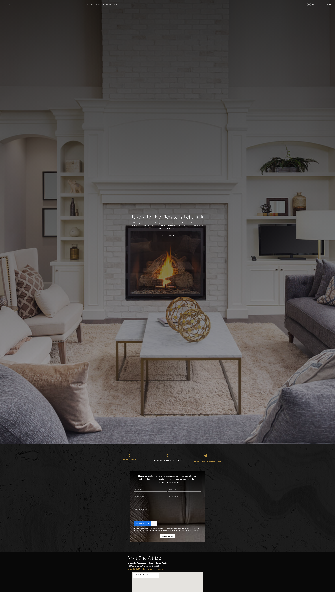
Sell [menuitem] (92, 4)
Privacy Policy (175, 532)
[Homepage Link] (7, 4)
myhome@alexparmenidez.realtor (206, 461)
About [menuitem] (115, 4)
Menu (314, 5)
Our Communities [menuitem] (103, 4)
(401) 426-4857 (129, 459)
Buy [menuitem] (87, 4)
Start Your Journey (167, 235)
